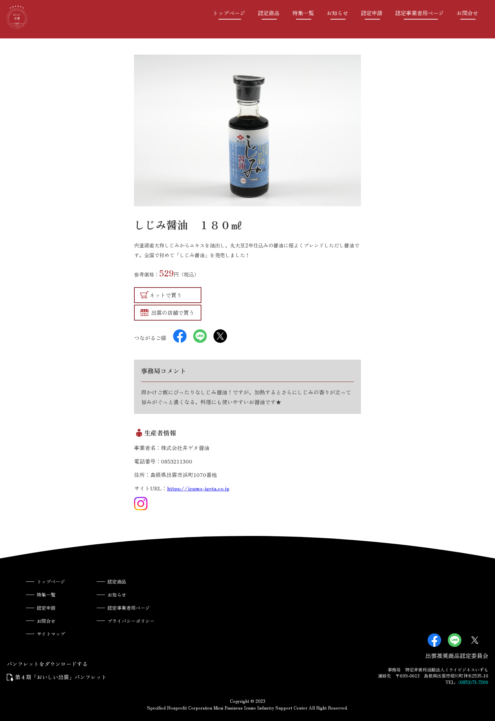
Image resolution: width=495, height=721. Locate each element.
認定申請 (372, 13)
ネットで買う (166, 295)
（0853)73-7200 (472, 682)
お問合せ (467, 13)
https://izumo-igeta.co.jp (198, 488)
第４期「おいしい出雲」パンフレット (61, 677)
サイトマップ (51, 633)
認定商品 (268, 13)
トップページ (229, 13)
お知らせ (337, 13)
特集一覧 (303, 13)
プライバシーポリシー (131, 621)
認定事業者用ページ (419, 13)
